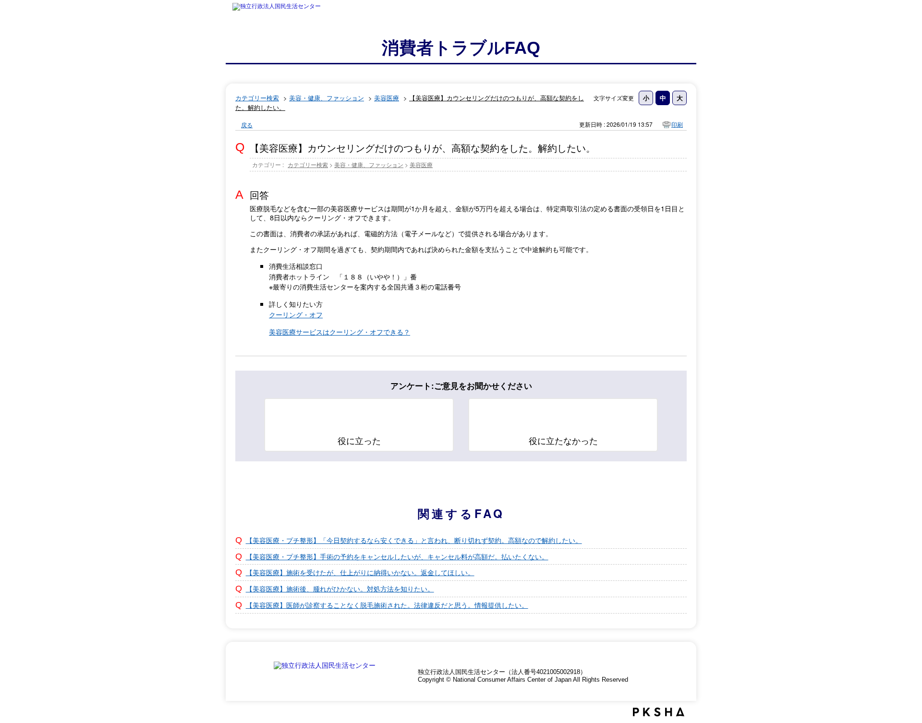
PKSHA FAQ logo (658, 712)
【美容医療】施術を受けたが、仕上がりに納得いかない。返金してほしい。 (360, 572)
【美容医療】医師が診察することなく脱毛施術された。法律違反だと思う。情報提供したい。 (387, 605)
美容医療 (386, 97)
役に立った (359, 440)
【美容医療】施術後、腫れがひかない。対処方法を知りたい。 (340, 588)
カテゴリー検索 (257, 97)
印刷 (677, 124)
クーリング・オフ (296, 314)
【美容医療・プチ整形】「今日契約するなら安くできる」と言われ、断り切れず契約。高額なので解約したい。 (414, 540)
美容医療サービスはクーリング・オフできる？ (339, 331)
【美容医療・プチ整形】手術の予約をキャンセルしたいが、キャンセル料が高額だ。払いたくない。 (397, 556)
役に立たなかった (563, 440)
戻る (247, 124)
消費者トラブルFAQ (461, 48)
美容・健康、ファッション (326, 97)
